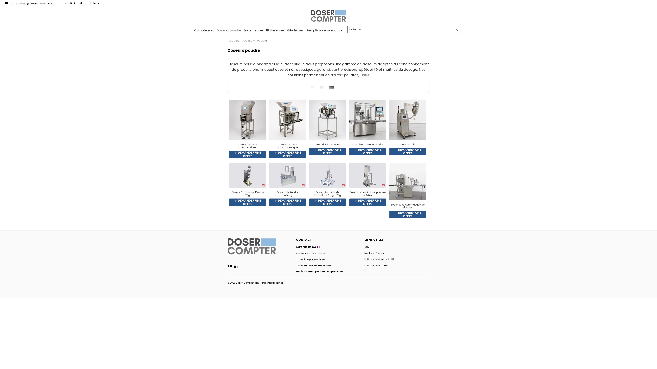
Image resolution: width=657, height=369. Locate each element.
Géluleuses (295, 30)
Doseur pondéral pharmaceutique (287, 120)
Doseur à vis (407, 120)
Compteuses (204, 30)
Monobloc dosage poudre (367, 120)
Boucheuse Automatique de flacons (407, 181)
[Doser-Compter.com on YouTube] (6, 3)
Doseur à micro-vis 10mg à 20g (247, 175)
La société (68, 3)
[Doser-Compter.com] (328, 16)
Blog (82, 3)
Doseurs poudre (229, 30)
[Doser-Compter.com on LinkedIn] (12, 3)
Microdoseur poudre (327, 120)
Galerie (94, 3)
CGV (366, 247)
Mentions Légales (374, 253)
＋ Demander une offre (247, 154)
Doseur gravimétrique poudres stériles (367, 175)
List (342, 87)
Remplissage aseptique (324, 30)
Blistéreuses (275, 30)
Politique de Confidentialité (379, 259)
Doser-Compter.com (248, 282)
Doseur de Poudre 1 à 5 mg (287, 175)
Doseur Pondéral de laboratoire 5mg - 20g (327, 175)
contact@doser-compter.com (36, 3)
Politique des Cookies (376, 265)
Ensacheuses (254, 30)
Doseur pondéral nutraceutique (247, 120)
